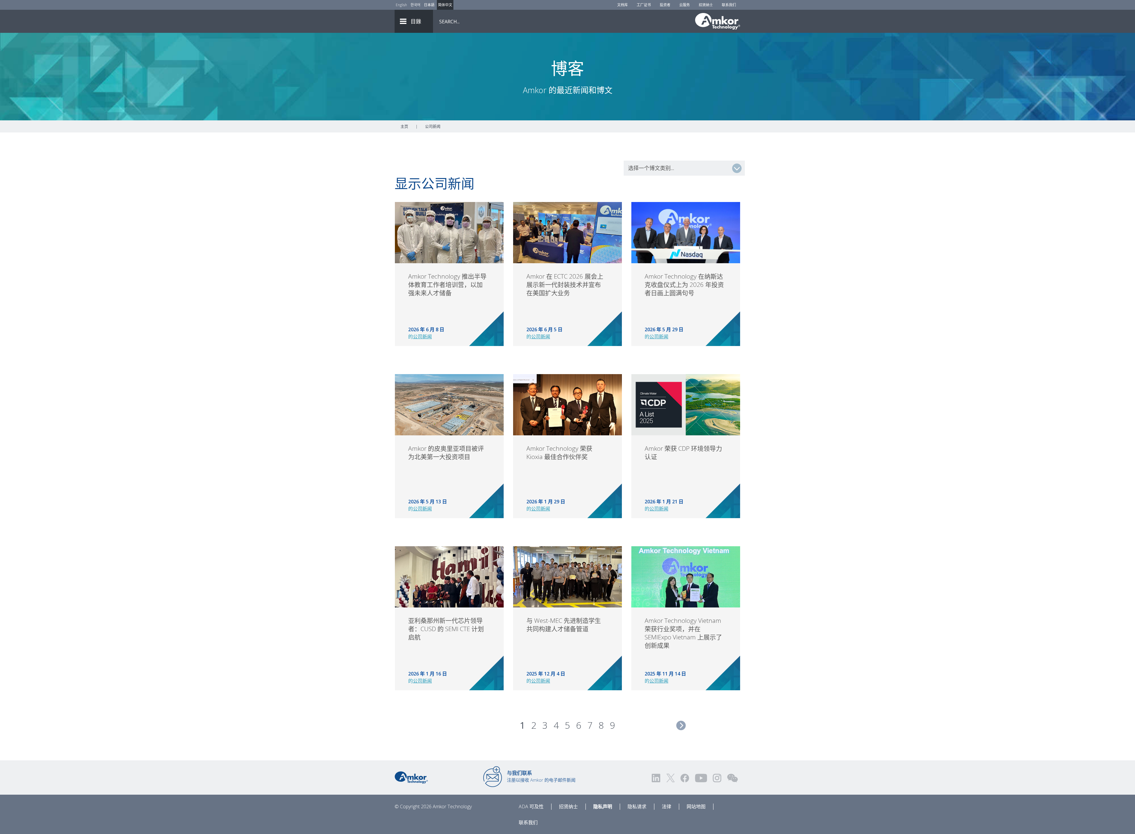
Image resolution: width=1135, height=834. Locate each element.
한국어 (415, 4)
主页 (404, 126)
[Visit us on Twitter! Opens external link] (670, 778)
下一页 (681, 725)
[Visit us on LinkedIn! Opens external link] (656, 778)
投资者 (665, 4)
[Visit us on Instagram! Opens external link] (717, 778)
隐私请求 (637, 806)
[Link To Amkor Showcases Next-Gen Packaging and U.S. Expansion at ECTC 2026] (567, 232)
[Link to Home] (411, 777)
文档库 (622, 4)
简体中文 (445, 4)
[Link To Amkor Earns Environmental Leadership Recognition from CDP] (685, 404)
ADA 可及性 (531, 806)
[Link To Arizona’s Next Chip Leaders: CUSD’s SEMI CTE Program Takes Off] (449, 576)
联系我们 (729, 4)
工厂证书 (644, 4)
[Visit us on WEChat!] (732, 778)
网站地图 (696, 806)
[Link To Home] (717, 21)
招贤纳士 (706, 4)
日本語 (429, 4)
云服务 (684, 4)
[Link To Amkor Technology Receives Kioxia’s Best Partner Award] (567, 404)
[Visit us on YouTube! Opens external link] (701, 778)
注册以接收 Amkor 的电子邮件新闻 (541, 776)
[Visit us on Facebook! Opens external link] (684, 778)
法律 (666, 806)
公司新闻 (422, 336)
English (401, 4)
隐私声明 (602, 806)
